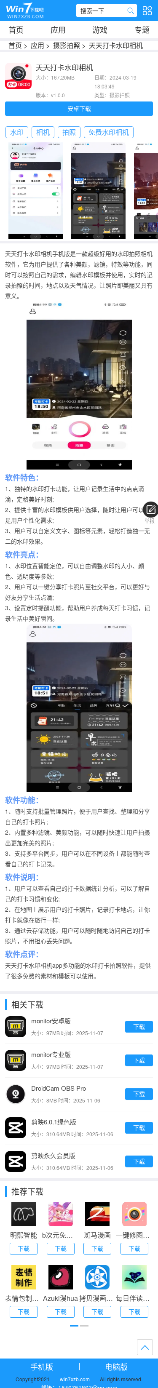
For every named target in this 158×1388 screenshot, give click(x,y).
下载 (139, 1026)
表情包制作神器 (23, 1298)
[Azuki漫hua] (60, 1277)
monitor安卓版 (51, 1020)
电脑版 (116, 1366)
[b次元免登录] (60, 1214)
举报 (150, 520)
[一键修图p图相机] (134, 1214)
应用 (58, 29)
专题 (142, 29)
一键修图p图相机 (134, 1235)
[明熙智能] (23, 1214)
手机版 (41, 1366)
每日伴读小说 (134, 1298)
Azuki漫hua (60, 1298)
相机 (43, 132)
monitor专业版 (51, 1054)
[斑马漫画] (97, 1214)
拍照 (69, 132)
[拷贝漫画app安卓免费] (97, 1277)
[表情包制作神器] (23, 1277)
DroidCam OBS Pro (58, 1088)
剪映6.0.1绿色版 (53, 1121)
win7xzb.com (75, 1379)
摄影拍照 (66, 45)
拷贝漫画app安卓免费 (97, 1298)
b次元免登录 (60, 1235)
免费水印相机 (108, 132)
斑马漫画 (97, 1235)
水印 (17, 132)
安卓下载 (79, 108)
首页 (16, 29)
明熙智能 (23, 1235)
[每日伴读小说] (134, 1277)
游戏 (99, 29)
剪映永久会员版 (53, 1155)
